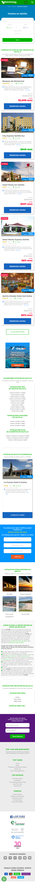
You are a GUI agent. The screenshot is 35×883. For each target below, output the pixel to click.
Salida (25, 24)
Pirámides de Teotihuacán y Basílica (17, 767)
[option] (17, 488)
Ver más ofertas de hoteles (17, 332)
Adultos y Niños (17, 30)
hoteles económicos (10, 656)
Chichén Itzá (17, 769)
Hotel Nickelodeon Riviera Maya (17, 782)
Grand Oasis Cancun (17, 778)
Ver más (27, 90)
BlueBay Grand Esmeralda (17, 796)
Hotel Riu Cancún (17, 784)
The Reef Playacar (17, 800)
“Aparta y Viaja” (7, 659)
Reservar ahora (18, 106)
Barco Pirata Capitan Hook (17, 771)
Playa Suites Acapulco (17, 802)
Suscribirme (17, 736)
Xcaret (17, 763)
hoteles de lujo (25, 656)
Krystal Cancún (17, 786)
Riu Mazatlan (17, 780)
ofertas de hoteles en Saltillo (19, 641)
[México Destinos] (9, 2)
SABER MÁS (17, 557)
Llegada (9, 24)
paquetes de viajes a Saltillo (16, 642)
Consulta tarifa (17, 515)
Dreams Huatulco (17, 794)
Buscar (17, 40)
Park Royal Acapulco (17, 798)
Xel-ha (17, 765)
